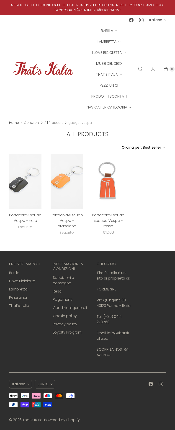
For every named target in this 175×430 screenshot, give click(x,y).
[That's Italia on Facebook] (131, 20)
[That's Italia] (43, 69)
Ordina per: (141, 147)
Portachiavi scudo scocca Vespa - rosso (108, 220)
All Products (53, 122)
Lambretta (107, 41)
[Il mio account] (153, 69)
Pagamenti (62, 299)
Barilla (107, 30)
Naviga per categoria (107, 107)
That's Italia (107, 74)
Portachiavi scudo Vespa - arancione (67, 220)
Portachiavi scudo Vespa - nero (25, 217)
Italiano (155, 20)
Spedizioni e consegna (63, 280)
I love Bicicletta (107, 52)
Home (14, 122)
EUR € (43, 384)
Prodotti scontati (109, 96)
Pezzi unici (109, 85)
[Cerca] (140, 69)
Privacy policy (65, 324)
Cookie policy (65, 316)
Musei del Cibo (109, 63)
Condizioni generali (70, 307)
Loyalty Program (67, 332)
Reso (57, 291)
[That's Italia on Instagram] (141, 20)
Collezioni (31, 122)
